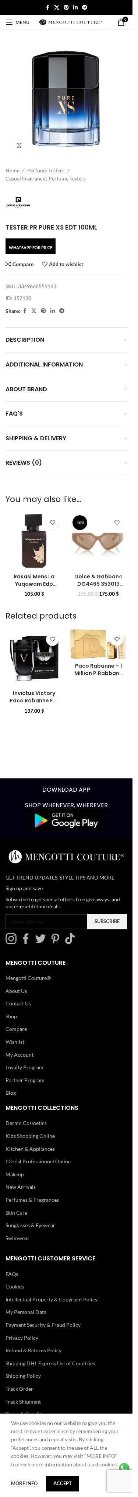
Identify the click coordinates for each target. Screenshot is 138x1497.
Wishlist (15, 1042)
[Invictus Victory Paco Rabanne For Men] (34, 657)
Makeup (15, 1174)
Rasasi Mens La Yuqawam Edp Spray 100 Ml (34, 584)
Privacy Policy (22, 1338)
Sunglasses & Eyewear (30, 1225)
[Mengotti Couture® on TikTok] (71, 942)
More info (25, 1483)
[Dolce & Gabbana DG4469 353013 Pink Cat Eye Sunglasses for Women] (98, 541)
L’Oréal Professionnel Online (38, 1161)
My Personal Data (26, 1312)
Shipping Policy (23, 1376)
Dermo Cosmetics (26, 1123)
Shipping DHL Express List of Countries (50, 1363)
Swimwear (17, 1238)
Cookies (15, 1286)
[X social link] (56, 8)
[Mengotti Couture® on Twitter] (42, 942)
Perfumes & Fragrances (32, 1200)
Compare (16, 1029)
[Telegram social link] (84, 8)
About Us (16, 991)
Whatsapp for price (30, 247)
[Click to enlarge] (19, 145)
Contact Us (18, 1003)
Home (13, 170)
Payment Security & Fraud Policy (43, 1325)
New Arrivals (21, 1187)
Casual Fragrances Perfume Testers (46, 178)
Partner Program (25, 1080)
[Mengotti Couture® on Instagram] (13, 942)
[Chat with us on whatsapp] (124, 1467)
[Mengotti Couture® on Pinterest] (57, 942)
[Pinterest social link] (66, 8)
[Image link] (66, 820)
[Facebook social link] (47, 8)
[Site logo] (71, 21)
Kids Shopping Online (30, 1136)
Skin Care (16, 1212)
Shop (11, 1016)
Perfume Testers (45, 170)
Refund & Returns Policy (33, 1350)
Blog (11, 1093)
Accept (62, 1483)
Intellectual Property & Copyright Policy (52, 1299)
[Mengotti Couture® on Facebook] (27, 942)
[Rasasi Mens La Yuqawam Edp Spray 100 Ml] (34, 541)
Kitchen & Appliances (30, 1148)
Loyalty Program (24, 1067)
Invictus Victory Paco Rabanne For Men (34, 700)
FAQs (12, 1274)
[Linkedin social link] (75, 8)
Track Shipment (23, 1401)
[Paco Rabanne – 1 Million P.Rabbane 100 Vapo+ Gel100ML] (98, 644)
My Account (19, 1054)
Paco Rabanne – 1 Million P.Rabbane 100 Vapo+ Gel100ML (98, 676)
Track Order (19, 1389)
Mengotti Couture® (28, 978)
